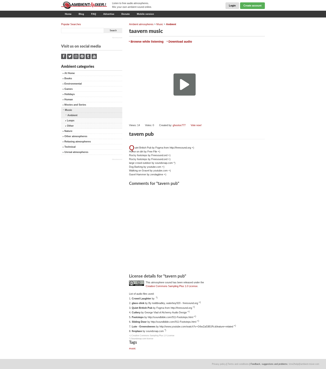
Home (68, 14)
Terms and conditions (238, 364)
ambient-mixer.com (86, 5)
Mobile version (145, 14)
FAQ (93, 14)
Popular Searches (71, 24)
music (132, 348)
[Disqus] (197, 230)
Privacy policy (219, 364)
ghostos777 (179, 125)
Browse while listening (147, 41)
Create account (252, 5)
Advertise (108, 14)
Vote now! (196, 125)
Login (232, 5)
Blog (81, 14)
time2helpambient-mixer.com (304, 364)
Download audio (180, 41)
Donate (125, 14)
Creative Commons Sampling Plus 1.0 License (171, 286)
